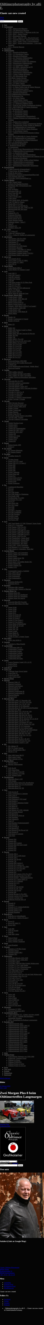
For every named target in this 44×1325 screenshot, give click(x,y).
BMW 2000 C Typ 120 (15, 339)
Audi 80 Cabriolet (14, 277)
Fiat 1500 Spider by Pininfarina (18, 494)
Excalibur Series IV (14, 456)
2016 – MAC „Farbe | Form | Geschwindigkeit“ (23, 41)
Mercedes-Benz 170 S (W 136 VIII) (20, 702)
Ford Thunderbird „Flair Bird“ (18, 542)
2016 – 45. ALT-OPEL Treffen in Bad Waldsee (23, 160)
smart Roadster (13, 945)
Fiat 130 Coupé (13, 505)
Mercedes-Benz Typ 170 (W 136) (19, 704)
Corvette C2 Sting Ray (15, 394)
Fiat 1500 (11, 507)
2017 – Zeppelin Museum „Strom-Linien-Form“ (23, 39)
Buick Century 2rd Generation (18, 554)
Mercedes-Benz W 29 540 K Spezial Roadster (23, 708)
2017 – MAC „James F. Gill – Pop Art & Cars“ (23, 38)
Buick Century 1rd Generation (18, 553)
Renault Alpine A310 (15, 910)
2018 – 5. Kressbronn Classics (18, 131)
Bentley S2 (11, 317)
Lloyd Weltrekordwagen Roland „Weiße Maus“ (23, 366)
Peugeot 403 (12, 841)
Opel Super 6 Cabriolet (15, 834)
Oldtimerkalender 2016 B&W (17, 1045)
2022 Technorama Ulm (15, 109)
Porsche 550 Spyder (14, 859)
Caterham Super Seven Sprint (17, 671)
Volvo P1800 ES (13, 1000)
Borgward (7, 359)
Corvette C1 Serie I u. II (16, 392)
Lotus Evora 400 (13, 675)
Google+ (7, 1303)
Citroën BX (12, 441)
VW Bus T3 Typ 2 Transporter (18, 969)
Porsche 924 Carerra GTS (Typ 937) (20, 874)
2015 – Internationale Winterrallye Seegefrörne (23, 165)
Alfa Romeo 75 (13, 242)
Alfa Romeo (8, 237)
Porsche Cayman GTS (15, 898)
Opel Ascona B (13, 792)
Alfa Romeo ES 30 (14, 244)
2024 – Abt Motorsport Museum (18, 30)
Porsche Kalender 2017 (15, 1044)
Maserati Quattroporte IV (16, 693)
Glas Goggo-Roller (14, 574)
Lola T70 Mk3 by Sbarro (16, 202)
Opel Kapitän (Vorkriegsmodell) (18, 823)
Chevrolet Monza (13, 390)
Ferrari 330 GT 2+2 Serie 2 (17, 463)
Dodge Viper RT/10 (14, 414)
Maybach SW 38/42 (14, 710)
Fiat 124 (11, 489)
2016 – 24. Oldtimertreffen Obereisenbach (22, 154)
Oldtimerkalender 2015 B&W (17, 1049)
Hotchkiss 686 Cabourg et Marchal (19, 589)
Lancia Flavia (12, 664)
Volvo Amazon (13, 1003)
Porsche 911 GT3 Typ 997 (16, 868)
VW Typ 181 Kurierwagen (17, 985)
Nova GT (11, 211)
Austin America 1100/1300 (17, 308)
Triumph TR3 (12, 954)
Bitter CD (11, 324)
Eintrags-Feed (8, 1284)
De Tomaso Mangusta (15, 450)
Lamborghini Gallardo (15, 653)
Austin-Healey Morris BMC (13, 295)
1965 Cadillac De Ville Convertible (19, 375)
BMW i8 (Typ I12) (14, 357)
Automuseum (8, 27)
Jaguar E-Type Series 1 (15, 622)
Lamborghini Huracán (15, 655)
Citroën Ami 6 (12, 425)
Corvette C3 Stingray (15, 395)
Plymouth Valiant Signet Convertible (20, 416)
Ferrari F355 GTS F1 (15, 478)
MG (5, 744)
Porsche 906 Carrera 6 (15, 863)
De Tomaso (8, 448)
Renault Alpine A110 (15, 909)
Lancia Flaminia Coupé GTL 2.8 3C (20, 662)
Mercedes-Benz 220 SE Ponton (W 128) (21, 724)
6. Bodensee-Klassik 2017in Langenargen (16, 146)
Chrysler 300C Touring (15, 417)
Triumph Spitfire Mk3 (15, 952)
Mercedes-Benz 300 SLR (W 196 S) (20, 715)
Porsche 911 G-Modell (15, 881)
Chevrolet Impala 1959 (15, 385)
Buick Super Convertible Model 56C (20, 562)
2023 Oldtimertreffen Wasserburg (19, 94)
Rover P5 (11, 921)
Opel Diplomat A (13, 797)
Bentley (6, 315)
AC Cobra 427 (13, 231)
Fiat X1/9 (11, 501)
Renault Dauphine (14, 912)
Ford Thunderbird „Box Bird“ (18, 543)
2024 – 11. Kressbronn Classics (18, 80)
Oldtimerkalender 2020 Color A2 (19, 1025)
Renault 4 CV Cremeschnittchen (18, 907)
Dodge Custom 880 (14, 410)
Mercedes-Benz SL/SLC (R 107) (19, 739)
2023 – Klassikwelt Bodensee (17, 92)
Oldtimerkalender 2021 (15, 1024)
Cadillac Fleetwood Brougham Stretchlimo (22, 377)
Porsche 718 (12, 861)
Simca (6, 936)
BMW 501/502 (13, 335)
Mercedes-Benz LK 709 (16, 788)
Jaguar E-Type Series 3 (15, 620)
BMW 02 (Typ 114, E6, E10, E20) (19, 341)
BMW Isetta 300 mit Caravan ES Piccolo (21, 333)
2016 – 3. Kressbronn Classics (18, 153)
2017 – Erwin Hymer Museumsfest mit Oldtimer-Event (26, 149)
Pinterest (7, 1305)
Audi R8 (11, 280)
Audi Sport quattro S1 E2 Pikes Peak (20, 282)
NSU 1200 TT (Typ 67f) (16, 772)
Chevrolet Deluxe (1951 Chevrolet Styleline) (22, 388)
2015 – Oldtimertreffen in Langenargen (21, 164)
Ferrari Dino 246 (13, 474)
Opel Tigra (11, 836)
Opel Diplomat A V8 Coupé (17, 799)
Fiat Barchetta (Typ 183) (16, 498)
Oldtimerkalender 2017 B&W (17, 1042)
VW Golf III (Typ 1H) (15, 983)
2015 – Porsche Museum (16, 47)
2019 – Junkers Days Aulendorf (18, 122)
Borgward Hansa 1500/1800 (17, 361)
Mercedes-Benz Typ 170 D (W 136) (20, 711)
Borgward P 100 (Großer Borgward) (20, 363)
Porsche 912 (12, 885)
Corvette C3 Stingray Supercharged (19, 397)
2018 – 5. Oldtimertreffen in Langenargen (21, 138)
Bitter (6, 322)
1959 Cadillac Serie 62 (15, 372)
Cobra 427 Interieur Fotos (16, 233)
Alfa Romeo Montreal (15, 248)
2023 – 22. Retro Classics (16, 98)
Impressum (7, 1075)
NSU (5, 766)
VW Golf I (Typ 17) (14, 978)
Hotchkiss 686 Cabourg (16, 587)
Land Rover (8, 668)
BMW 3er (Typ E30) (15, 344)
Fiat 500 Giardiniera (14, 512)
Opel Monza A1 (13, 808)
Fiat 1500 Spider (13, 492)
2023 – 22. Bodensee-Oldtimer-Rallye (20, 91)
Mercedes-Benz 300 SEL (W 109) (19, 733)
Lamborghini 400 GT (15, 647)
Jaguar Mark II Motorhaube (17, 624)
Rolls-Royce (8, 914)
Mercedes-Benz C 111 (15, 737)
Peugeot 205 (12, 846)
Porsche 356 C (13, 857)
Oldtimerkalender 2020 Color (17, 1029)
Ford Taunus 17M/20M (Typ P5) (18, 531)
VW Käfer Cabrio (14, 961)
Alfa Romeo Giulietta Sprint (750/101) (20, 253)
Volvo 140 (11, 994)
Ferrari (6, 458)
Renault (6, 901)
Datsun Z (11, 447)
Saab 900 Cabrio (13, 934)
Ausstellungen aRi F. (11, 1013)
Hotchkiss (7, 585)
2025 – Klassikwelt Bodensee (17, 69)
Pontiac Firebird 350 (14, 565)
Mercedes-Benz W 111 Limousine (19, 726)
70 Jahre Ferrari (13, 459)
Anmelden (7, 1283)
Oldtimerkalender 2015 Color (17, 1051)
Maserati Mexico (13, 689)
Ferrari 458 (11, 465)
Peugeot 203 (12, 848)
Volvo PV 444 (12, 1002)
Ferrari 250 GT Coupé (15, 461)
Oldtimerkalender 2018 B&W (17, 1038)
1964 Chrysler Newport (16, 403)
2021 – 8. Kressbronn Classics (18, 111)
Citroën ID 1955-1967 (15, 432)
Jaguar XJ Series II (14, 616)
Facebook (7, 1299)
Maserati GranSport (14, 684)
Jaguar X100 (12, 607)
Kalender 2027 (9, 1022)
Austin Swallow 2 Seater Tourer (18, 636)
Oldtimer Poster (9, 1055)
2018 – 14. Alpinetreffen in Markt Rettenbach (23, 140)
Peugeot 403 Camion (15, 843)
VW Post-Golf (13, 982)
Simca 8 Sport (12, 938)
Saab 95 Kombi (13, 930)
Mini (5, 753)
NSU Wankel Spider (14, 775)
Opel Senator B (13, 832)
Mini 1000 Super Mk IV (16, 755)
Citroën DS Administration (16, 428)
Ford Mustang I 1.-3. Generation (18, 547)
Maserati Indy (12, 697)
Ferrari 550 (11, 469)
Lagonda (7, 642)
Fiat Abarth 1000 (13, 496)
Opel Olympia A (13, 826)
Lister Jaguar (12, 198)
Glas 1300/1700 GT (14, 573)
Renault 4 (11, 905)
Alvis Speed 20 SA (14, 259)
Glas (5, 569)
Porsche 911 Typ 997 (15, 870)
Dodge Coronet (13, 408)
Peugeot (6, 837)
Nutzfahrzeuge (9, 777)
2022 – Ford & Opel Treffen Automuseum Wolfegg (24, 105)
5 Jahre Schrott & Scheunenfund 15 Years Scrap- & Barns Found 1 (19, 170)
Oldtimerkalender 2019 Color (17, 1031)
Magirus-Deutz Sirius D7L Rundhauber (21, 783)
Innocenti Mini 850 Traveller (17, 602)
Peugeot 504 (12, 839)
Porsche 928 (12, 892)
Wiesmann (7, 1007)
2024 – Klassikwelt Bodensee (17, 81)
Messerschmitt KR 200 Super (17, 209)
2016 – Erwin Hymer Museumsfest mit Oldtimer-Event (26, 156)
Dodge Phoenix (13, 412)
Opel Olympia (12, 825)
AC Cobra (7, 229)
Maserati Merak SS (14, 688)
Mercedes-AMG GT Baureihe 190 (19, 700)
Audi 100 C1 (12, 273)
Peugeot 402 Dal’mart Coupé (17, 845)
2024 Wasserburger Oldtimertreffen (19, 85)
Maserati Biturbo (13, 695)
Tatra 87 (11, 224)
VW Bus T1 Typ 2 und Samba (18, 965)
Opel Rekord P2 (13, 828)
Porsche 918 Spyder (14, 890)
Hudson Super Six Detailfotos (18, 596)
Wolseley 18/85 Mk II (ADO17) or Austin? (22, 306)
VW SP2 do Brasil (14, 987)
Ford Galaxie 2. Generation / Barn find (20, 549)
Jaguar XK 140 (13, 627)
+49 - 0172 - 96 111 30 (7, 1275)
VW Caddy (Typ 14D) (15, 980)
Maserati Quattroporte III (16, 691)
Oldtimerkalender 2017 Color (17, 1040)
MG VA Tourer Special (15, 748)
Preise (6, 1067)
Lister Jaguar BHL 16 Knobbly (18, 200)
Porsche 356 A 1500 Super (16, 856)
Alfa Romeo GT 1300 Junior (17, 246)
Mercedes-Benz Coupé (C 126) (18, 742)
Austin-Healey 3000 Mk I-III (17, 299)
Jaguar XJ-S (12, 613)
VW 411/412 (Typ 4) (15, 972)
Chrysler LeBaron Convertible (18, 419)
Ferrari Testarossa (14, 483)
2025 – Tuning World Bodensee (18, 71)
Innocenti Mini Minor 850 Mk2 (18, 604)
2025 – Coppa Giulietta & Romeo (19, 74)
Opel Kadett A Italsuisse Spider (18, 803)
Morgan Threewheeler (15, 764)
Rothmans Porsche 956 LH (17, 899)
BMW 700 (11, 337)
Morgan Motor (9, 761)
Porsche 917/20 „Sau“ (15, 888)
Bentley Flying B (13, 321)
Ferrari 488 (11, 467)
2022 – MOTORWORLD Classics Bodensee (23, 107)
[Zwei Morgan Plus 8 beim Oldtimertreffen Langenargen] (17, 1122)
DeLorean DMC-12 (14, 191)
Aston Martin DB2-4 (15, 268)
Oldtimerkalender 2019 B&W (17, 1035)
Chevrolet (7, 379)
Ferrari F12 (11, 476)
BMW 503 (11, 328)
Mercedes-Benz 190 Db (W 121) (18, 720)
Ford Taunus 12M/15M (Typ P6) (18, 532)
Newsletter (7, 49)
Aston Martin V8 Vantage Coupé (19, 270)
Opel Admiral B (13, 819)
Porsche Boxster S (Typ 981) (17, 894)
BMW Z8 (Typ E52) (15, 355)
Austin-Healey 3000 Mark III (17, 312)
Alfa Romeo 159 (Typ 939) (17, 238)
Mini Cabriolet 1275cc (15, 759)
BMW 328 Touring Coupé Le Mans (20, 330)
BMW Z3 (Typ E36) (15, 348)
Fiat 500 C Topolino (14, 511)
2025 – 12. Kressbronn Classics (18, 65)
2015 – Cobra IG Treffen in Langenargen (21, 235)
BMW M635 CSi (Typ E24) (17, 343)
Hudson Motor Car (10, 591)
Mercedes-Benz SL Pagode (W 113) (20, 731)
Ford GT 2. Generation (15, 525)
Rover (6, 919)
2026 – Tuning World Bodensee (18, 60)
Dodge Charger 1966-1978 (17, 406)
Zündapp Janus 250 (14, 228)
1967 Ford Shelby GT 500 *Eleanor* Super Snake (24, 523)
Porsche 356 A (13, 854)
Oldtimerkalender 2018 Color (17, 1036)
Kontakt (6, 1071)
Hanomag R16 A (13, 584)
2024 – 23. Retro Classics (16, 83)
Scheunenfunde (9, 167)
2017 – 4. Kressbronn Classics (18, 142)
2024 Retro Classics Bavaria (17, 78)
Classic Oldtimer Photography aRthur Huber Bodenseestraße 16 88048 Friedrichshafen (9, 1270)
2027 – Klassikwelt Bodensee (17, 52)
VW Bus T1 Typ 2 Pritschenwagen (19, 967)
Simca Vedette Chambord (16, 941)
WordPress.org (9, 1288)
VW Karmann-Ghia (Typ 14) (17, 976)
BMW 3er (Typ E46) (15, 352)
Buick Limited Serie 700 (16, 558)
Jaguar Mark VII (13, 635)
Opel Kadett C (13, 804)
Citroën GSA (12, 439)
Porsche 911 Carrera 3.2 (16, 865)
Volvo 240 (11, 996)
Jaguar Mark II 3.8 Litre (16, 626)
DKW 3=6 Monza (14, 290)
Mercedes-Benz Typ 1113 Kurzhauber (20, 784)
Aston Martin (8, 266)
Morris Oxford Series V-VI (17, 304)
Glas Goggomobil (14, 576)
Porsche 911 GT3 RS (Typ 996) (18, 867)
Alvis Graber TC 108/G (16, 262)
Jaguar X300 (12, 609)
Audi (5, 271)
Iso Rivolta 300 (13, 195)
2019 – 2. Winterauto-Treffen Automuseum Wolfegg (25, 123)
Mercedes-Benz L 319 (15, 779)
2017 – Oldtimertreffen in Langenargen (21, 151)
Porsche (6, 852)
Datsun (6, 443)
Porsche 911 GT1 (14, 883)
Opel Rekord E (13, 814)
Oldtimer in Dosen (14, 1060)
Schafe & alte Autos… (15, 173)
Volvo (6, 993)
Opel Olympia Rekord (15, 812)
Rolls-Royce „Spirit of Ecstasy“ (18, 918)
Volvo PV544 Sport (14, 1005)
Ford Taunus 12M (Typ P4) (17, 536)
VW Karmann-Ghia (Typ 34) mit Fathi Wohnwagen (25, 974)
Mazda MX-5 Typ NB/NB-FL (18, 206)
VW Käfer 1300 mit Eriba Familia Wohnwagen (23, 963)
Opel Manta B (12, 806)
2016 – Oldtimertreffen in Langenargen (21, 162)
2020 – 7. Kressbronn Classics (18, 113)
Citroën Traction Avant (15, 423)
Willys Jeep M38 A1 (14, 640)
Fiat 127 (11, 490)
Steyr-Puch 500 (13, 503)
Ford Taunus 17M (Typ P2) (17, 527)
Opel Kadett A (13, 801)
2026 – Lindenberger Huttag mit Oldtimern (22, 61)
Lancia (6, 660)
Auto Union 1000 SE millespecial (19, 288)
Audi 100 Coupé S (14, 275)
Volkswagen (8, 956)
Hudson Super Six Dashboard (18, 595)
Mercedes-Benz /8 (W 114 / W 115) (19, 735)
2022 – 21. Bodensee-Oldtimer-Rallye (20, 103)
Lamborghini (8, 646)
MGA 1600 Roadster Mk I (16, 750)
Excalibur (7, 454)
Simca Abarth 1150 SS (15, 940)
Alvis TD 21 (12, 264)
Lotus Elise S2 (13, 673)
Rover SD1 (12, 925)
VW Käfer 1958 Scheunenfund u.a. (19, 178)
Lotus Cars (7, 669)
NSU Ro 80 (12, 768)
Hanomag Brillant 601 (15, 582)
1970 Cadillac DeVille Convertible (19, 374)
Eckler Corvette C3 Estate (16, 399)
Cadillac (6, 370)
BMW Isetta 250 (13, 332)
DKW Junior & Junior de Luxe (18, 293)
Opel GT (11, 821)
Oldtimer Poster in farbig (16, 1064)
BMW (6, 326)
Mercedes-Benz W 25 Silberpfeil (18, 706)
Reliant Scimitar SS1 (15, 217)
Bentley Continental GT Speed (18, 319)
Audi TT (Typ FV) (14, 286)
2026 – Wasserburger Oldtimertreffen (20, 63)
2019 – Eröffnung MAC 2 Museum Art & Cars (23, 32)
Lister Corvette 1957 (14, 196)
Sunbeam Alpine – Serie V (16, 222)
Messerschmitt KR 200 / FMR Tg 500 (20, 207)
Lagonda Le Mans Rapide (16, 644)
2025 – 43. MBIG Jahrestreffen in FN (20, 67)
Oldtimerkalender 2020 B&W (17, 1027)
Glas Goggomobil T (14, 578)
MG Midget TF (13, 746)
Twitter (6, 1301)
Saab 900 (11, 929)
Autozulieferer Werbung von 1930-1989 (21, 1056)
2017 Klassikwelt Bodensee (17, 144)
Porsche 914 (12, 872)
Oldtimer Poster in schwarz (17, 1066)
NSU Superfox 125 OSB (16, 773)
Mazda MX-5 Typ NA (15, 204)
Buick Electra (12, 556)
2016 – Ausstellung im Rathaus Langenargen (22, 1020)
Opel (5, 790)
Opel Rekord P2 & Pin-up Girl (18, 830)
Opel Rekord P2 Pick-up (16, 815)
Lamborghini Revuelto (15, 658)
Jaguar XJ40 (12, 611)
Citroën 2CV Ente (14, 436)
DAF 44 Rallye (13, 189)
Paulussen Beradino (14, 215)
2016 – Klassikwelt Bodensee (17, 158)
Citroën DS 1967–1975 (15, 430)
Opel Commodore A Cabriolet (18, 794)
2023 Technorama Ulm (15, 96)
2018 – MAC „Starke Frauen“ (18, 34)
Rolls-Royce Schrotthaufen (17, 916)
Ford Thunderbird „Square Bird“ (18, 540)
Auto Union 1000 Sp (15, 291)
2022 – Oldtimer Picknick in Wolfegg (20, 102)
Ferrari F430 (12, 481)
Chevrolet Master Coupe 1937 (18, 386)
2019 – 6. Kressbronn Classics (18, 114)
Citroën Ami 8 (12, 427)
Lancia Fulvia (12, 666)
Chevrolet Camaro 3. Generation (18, 383)
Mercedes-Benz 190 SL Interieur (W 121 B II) (23, 719)
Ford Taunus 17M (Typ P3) (17, 529)
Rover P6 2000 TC (14, 923)
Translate (15, 1163)
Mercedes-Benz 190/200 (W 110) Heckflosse (22, 730)
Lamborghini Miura (14, 657)
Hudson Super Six (14, 593)
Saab (5, 927)
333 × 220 (3, 1088)
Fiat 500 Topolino (14, 514)
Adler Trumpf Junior (14, 182)
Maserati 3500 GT (14, 682)
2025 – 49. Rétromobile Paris (17, 76)
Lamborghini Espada (15, 651)
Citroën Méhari (13, 437)
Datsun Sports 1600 (14, 445)
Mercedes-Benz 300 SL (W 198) (18, 713)
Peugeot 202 (12, 850)
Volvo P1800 (12, 998)
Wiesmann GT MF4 (14, 1009)
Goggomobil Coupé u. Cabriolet (18, 571)
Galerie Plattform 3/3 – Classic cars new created (23, 1014)
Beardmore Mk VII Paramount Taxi (19, 186)
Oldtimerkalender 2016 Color (17, 1047)
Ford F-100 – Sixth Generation (18, 545)
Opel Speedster (13, 817)
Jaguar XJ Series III (14, 615)
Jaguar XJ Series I (14, 618)
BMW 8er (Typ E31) (15, 354)
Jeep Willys (7, 638)
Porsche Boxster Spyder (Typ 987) (19, 876)
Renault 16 (11, 903)
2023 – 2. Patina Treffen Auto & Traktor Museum (24, 87)
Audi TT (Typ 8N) (14, 284)
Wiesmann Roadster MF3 (16, 1011)
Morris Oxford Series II (15, 302)
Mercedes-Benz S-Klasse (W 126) (19, 741)
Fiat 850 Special (13, 518)
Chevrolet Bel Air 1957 (15, 381)
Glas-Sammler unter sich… (17, 176)
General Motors (9, 551)
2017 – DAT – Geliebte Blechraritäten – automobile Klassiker (21, 1017)
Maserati (7, 680)
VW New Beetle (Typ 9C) (16, 991)
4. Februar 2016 (5, 1086)
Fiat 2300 (11, 509)
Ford (5, 521)
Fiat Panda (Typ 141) (15, 500)
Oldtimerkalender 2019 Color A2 (19, 1033)
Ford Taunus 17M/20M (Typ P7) (18, 534)
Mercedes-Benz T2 (14, 786)
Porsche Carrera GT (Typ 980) (18, 896)
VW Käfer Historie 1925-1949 (18, 958)
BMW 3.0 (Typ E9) (14, 350)
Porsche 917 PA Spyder (16, 887)
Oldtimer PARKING (15, 1062)
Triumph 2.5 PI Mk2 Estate (17, 949)
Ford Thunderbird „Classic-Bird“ (19, 538)
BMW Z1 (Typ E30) (15, 346)
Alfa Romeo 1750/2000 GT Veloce (19, 249)
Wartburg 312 (12, 226)
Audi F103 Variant (14, 279)
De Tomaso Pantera (14, 452)
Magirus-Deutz (9, 678)
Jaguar (6, 605)
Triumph (7, 947)
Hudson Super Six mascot (16, 598)
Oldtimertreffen (9, 50)
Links (6, 1053)
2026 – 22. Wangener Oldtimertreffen (20, 58)
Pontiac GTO (12, 567)
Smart (6, 943)
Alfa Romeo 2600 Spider (16, 240)
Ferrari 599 (11, 470)
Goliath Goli (12, 364)
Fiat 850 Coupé (13, 516)
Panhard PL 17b (13, 213)
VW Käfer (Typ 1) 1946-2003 (18, 960)
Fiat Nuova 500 (13, 520)
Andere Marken (9, 180)
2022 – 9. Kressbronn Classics (18, 100)
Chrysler (7, 401)
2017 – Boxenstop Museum (17, 36)
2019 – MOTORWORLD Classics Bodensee (23, 129)
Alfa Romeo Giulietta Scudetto (18, 251)
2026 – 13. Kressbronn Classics (18, 54)
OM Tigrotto (12, 781)
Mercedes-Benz (9, 699)
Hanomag (7, 580)
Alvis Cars (7, 257)
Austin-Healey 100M (15, 297)
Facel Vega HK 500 (14, 193)
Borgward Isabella (14, 368)
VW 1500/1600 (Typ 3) (16, 971)
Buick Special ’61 (14, 560)
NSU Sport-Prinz (13, 770)
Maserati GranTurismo (15, 686)
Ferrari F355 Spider (14, 479)
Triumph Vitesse (13, 951)
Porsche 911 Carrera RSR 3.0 (17, 879)
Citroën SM (12, 434)
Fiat (5, 485)
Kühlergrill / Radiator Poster (17, 1058)
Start (5, 25)
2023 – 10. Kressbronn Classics (18, 89)
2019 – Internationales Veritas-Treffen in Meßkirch (24, 125)
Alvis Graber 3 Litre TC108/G (18, 260)
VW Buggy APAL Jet (15, 989)
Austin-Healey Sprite (15, 301)
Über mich (7, 1069)
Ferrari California (13, 472)
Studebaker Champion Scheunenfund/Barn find (23, 175)
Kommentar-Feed (9, 1286)
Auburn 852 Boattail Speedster (18, 184)
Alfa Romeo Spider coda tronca (18, 255)
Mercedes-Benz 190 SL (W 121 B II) (20, 717)
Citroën (6, 421)
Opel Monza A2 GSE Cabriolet (18, 810)
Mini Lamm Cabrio (14, 757)
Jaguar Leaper (12, 631)
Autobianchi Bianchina (15, 487)
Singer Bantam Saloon (15, 220)
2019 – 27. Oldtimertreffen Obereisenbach (22, 116)
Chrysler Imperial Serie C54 (17, 405)
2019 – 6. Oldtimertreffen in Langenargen (21, 127)
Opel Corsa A (12, 795)
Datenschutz (8, 1073)
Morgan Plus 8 (13, 762)
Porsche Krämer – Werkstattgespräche (20, 877)
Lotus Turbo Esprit (14, 677)
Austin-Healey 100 (14, 310)
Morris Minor (12, 313)
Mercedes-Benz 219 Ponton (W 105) (20, 722)
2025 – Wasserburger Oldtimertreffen (20, 72)
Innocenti (7, 600)
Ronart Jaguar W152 (15, 218)
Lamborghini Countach (15, 649)
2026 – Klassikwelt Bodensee (17, 56)
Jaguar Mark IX (13, 633)
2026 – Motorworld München (17, 29)
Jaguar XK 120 (13, 629)
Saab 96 (10, 932)
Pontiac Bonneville (14, 563)
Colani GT (11, 187)
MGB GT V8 (12, 752)
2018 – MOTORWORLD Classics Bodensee (23, 136)
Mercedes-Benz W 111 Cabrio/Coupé (20, 728)
